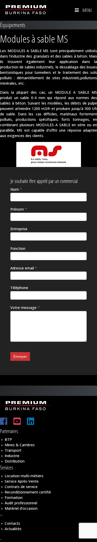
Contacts (12, 523)
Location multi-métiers (24, 475)
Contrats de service (21, 486)
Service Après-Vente (22, 481)
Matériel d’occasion (21, 508)
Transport (13, 450)
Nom (16, 189)
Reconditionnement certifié (28, 492)
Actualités (13, 528)
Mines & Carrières (20, 444)
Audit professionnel (21, 502)
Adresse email (23, 268)
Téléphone (19, 287)
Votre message (25, 307)
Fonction (17, 248)
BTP (8, 439)
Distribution (15, 461)
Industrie (12, 455)
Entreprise (18, 228)
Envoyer (20, 356)
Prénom (18, 209)
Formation (14, 497)
